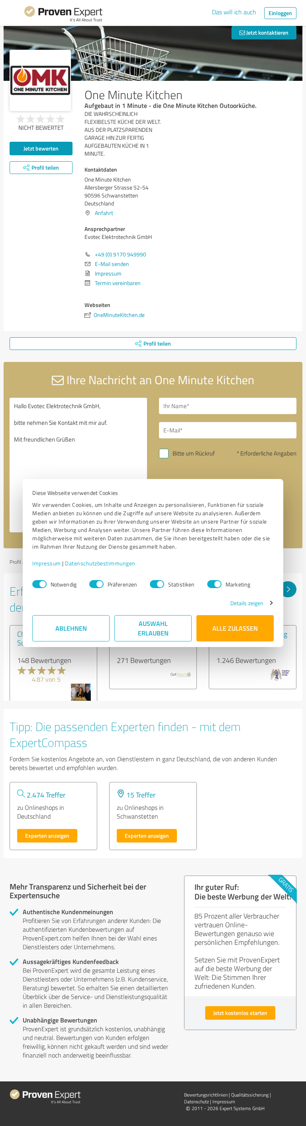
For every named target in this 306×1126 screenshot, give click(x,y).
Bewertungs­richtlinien (206, 1094)
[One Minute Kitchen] (40, 80)
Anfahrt (104, 213)
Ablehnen (71, 628)
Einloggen (280, 13)
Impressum (46, 563)
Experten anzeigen (47, 835)
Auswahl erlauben (153, 628)
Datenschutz (196, 1101)
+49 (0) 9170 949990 (120, 254)
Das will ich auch (234, 12)
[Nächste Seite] (287, 589)
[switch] (96, 584)
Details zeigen (246, 603)
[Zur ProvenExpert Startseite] (63, 15)
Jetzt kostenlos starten (240, 1013)
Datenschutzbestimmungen (100, 563)
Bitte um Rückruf (194, 453)
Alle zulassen (235, 628)
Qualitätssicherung (250, 1094)
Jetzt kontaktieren (266, 32)
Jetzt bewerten (41, 148)
